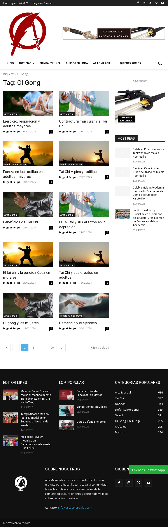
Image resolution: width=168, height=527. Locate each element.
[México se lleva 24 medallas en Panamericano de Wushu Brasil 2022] (10, 440)
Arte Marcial (11, 114)
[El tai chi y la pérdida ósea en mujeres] (28, 254)
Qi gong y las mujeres (21, 323)
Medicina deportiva (15, 164)
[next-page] (62, 347)
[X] (150, 3)
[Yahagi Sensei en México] (66, 410)
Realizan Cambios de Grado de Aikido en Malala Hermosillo (148, 172)
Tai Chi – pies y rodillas (78, 171)
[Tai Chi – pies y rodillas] (84, 153)
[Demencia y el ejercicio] (84, 305)
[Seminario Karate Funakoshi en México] (66, 395)
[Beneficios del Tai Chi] (28, 204)
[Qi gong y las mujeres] (28, 305)
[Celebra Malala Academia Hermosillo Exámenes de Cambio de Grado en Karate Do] (122, 191)
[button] (160, 63)
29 (52, 347)
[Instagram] (144, 3)
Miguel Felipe (11, 131)
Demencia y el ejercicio (78, 323)
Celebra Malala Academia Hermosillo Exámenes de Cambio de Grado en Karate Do (148, 193)
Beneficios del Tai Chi (20, 222)
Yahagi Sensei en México (92, 406)
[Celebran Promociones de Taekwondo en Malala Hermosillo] (122, 153)
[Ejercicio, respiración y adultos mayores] (28, 103)
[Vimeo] (156, 3)
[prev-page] (6, 347)
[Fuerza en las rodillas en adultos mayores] (28, 153)
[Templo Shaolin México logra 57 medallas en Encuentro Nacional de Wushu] (10, 417)
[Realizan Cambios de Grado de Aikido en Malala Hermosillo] (122, 172)
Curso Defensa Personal (91, 421)
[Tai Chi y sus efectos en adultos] (84, 254)
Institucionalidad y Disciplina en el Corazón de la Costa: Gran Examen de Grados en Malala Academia (148, 218)
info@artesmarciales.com (75, 507)
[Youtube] (162, 3)
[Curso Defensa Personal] (66, 425)
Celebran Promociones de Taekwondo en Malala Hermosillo (148, 153)
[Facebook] (138, 3)
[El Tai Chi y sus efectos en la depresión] (84, 204)
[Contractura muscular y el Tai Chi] (84, 103)
